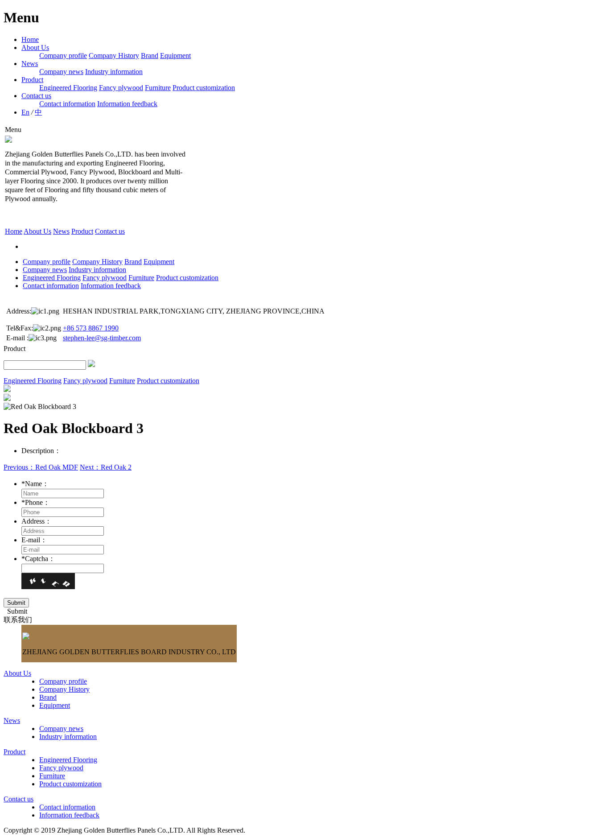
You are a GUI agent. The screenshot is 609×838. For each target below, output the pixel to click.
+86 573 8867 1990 (91, 328)
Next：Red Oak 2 (106, 467)
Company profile (63, 55)
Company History (114, 55)
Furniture (158, 87)
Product (32, 79)
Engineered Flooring (68, 87)
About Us (35, 47)
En (25, 112)
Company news (61, 71)
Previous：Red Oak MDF (41, 467)
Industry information (114, 71)
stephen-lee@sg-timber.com (102, 338)
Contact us (36, 95)
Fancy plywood (121, 87)
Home (30, 39)
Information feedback (127, 103)
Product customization (204, 87)
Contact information (67, 103)
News (29, 63)
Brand (149, 55)
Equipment (175, 55)
